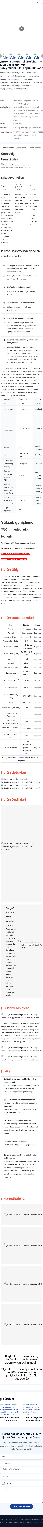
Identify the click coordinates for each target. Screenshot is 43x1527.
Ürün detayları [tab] (8, 147)
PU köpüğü (18, 757)
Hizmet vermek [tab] (34, 147)
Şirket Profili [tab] (21, 147)
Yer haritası (38, 1522)
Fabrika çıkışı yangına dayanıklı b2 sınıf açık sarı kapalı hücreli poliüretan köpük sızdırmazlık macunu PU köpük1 (33, 1419)
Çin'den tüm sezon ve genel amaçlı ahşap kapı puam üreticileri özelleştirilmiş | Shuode (10, 1416)
